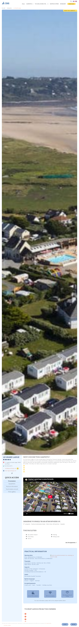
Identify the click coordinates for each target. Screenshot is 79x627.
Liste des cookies (7, 625)
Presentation (12, 481)
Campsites (9, 8)
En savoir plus (48, 623)
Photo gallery (12, 491)
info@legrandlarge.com (10, 468)
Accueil (3, 8)
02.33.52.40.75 (8, 466)
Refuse (73, 624)
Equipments (12, 483)
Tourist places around (12, 489)
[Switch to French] (74, 1)
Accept (65, 624)
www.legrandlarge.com (10, 470)
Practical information (12, 486)
